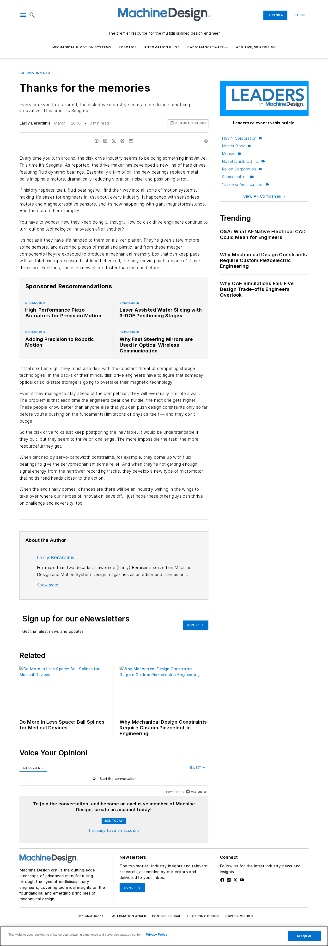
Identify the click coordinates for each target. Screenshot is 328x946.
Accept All (304, 936)
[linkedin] (105, 140)
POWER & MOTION (239, 916)
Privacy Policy (156, 934)
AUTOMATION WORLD (129, 916)
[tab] (33, 768)
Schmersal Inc (235, 176)
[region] (113, 779)
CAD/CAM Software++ (207, 47)
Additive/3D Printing (256, 47)
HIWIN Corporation (239, 138)
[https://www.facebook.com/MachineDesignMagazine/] (222, 879)
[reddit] (122, 140)
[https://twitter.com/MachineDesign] (235, 879)
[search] (32, 15)
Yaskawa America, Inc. (242, 184)
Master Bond (233, 146)
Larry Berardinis (34, 123)
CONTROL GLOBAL (166, 916)
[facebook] (96, 140)
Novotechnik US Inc (240, 161)
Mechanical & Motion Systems (81, 47)
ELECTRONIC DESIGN (203, 916)
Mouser (229, 153)
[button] (23, 15)
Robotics (128, 47)
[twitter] (113, 140)
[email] (131, 140)
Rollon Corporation (239, 169)
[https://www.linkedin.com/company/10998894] (228, 879)
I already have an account (114, 830)
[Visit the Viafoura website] (196, 791)
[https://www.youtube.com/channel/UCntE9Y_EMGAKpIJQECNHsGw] (241, 879)
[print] (206, 140)
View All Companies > (264, 196)
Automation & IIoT (162, 47)
